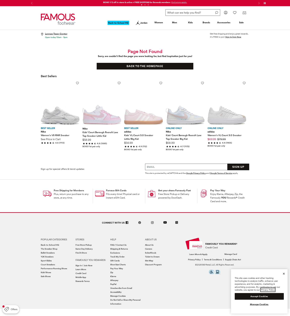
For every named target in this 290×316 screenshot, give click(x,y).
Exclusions (115, 253)
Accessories (223, 22)
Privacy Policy (194, 259)
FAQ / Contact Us (118, 245)
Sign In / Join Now (84, 265)
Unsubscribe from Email (121, 288)
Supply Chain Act (233, 259)
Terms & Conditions (213, 259)
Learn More (81, 269)
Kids (190, 22)
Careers (148, 249)
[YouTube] (165, 223)
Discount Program (153, 264)
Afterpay (114, 280)
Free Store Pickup (84, 245)
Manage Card (230, 254)
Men (174, 22)
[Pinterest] (139, 223)
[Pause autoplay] (265, 3)
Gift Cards (115, 260)
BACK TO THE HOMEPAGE (145, 66)
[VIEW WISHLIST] (234, 12)
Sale (241, 22)
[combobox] (192, 12)
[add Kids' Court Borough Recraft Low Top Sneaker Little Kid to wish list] (119, 83)
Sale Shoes (46, 276)
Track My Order (117, 256)
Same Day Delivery (84, 249)
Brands (206, 22)
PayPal (113, 284)
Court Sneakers (48, 264)
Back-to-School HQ (50, 245)
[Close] (283, 273)
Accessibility (115, 292)
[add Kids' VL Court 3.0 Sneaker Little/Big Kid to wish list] (161, 83)
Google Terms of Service (221, 173)
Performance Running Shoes (54, 268)
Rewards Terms (83, 281)
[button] (179, 2)
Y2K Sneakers (47, 256)
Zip (111, 272)
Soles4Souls (150, 253)
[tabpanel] (145, 1)
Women (158, 22)
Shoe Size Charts (118, 264)
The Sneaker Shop (49, 249)
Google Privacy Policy (196, 173)
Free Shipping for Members (69, 190)
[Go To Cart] (244, 12)
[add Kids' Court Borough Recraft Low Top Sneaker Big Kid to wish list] (202, 83)
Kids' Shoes (46, 272)
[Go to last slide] (31, 3)
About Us (149, 245)
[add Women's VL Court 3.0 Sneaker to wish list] (244, 83)
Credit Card (81, 273)
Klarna (113, 276)
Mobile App (81, 277)
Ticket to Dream (152, 256)
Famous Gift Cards (116, 190)
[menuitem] (118, 25)
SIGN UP (238, 166)
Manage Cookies (118, 296)
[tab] (141, 4)
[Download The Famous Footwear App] (176, 222)
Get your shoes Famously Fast (174, 190)
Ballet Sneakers (48, 253)
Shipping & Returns (119, 249)
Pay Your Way (217, 190)
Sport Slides (46, 260)
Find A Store (81, 253)
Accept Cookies (259, 296)
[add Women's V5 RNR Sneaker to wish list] (77, 83)
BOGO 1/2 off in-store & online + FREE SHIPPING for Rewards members (136, 2)
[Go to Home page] (58, 19)
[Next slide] (258, 3)
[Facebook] (127, 223)
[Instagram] (152, 223)
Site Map (149, 260)
